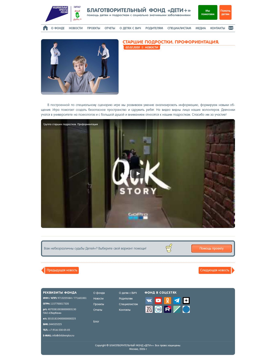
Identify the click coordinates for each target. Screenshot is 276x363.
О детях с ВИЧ (130, 28)
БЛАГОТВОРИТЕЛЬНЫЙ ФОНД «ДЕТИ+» (139, 12)
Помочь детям (225, 12)
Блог (96, 321)
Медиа (201, 28)
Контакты (217, 28)
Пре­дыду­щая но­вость (62, 270)
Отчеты (110, 28)
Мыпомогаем (207, 12)
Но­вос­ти (151, 47)
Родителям (154, 28)
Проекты (93, 28)
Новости (76, 28)
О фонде (57, 28)
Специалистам (179, 28)
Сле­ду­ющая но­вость (214, 270)
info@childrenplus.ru (63, 335)
